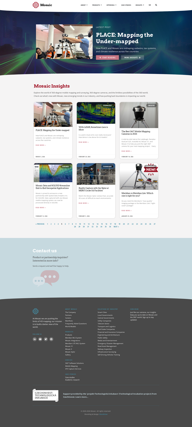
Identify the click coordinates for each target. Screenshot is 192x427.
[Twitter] (46, 339)
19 (119, 224)
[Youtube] (40, 339)
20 (124, 224)
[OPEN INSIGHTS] (143, 5)
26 (150, 224)
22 (132, 224)
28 (75, 226)
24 (141, 224)
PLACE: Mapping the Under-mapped (52, 130)
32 (92, 226)
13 (93, 224)
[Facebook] (51, 339)
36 (110, 226)
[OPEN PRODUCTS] (101, 5)
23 (137, 224)
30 (84, 226)
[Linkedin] (35, 339)
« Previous (40, 224)
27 (154, 224)
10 (80, 224)
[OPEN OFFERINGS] (116, 5)
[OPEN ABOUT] (87, 5)
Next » (116, 226)
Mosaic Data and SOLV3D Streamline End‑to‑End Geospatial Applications (53, 186)
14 (97, 224)
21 (128, 224)
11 (84, 224)
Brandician (103, 414)
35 (106, 226)
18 (115, 224)
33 (97, 226)
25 (146, 224)
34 (101, 226)
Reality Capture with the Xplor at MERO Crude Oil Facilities (94, 189)
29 (79, 226)
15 (102, 224)
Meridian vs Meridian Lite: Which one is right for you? (137, 194)
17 (111, 224)
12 (89, 224)
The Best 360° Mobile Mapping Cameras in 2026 (136, 132)
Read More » (41, 145)
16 (106, 224)
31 (88, 226)
